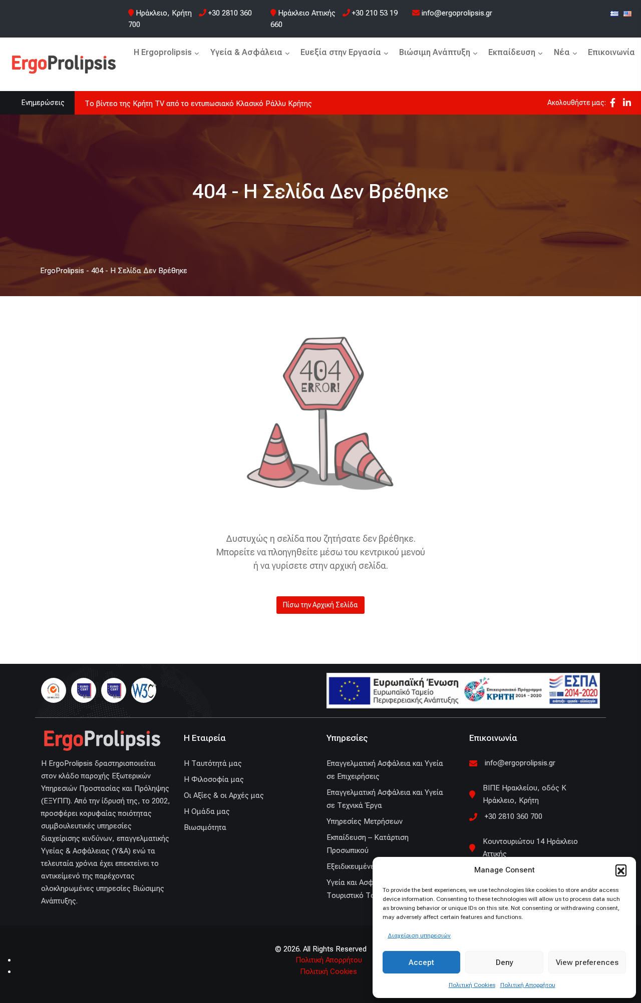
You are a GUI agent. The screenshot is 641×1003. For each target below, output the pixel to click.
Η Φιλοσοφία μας (214, 779)
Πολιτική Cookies (472, 984)
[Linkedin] (627, 103)
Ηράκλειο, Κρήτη (164, 13)
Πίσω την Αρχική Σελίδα (320, 605)
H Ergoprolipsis (163, 52)
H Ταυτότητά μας (213, 763)
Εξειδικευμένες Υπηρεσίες (371, 866)
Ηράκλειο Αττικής (307, 13)
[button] (621, 870)
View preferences (587, 962)
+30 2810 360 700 (513, 816)
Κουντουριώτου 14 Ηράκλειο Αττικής (530, 847)
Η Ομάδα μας (207, 811)
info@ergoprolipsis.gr (456, 13)
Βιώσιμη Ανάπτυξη (434, 52)
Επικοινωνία (611, 52)
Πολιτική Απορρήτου (527, 984)
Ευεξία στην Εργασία (340, 52)
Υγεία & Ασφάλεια (246, 52)
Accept (421, 962)
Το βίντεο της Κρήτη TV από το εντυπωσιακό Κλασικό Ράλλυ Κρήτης (198, 103)
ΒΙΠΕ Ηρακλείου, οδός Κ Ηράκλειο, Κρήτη (524, 794)
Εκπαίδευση (511, 52)
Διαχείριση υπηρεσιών (419, 935)
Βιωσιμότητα (205, 827)
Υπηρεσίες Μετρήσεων (365, 821)
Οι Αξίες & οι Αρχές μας (224, 795)
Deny (504, 962)
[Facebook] (612, 103)
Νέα (562, 52)
